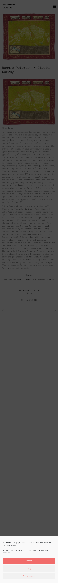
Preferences (29, 576)
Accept (29, 561)
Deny (29, 568)
